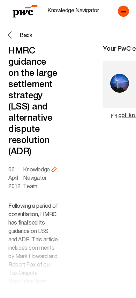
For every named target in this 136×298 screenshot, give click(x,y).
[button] (123, 11)
